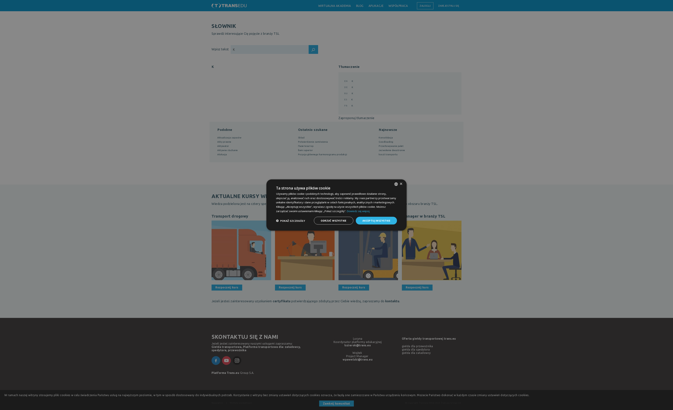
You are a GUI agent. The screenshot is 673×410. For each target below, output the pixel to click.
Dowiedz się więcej (358, 211)
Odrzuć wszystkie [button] (333, 220)
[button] (290, 221)
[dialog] (336, 205)
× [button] (401, 184)
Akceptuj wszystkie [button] (376, 220)
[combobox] (396, 184)
